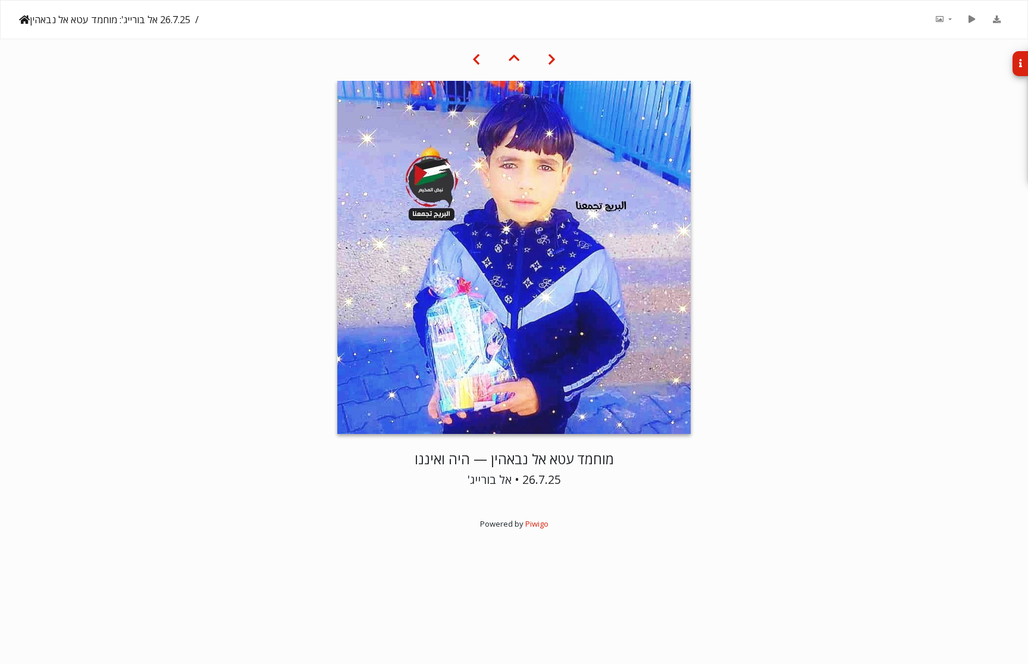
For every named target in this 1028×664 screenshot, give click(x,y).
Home (24, 19)
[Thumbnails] (514, 57)
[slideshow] (971, 19)
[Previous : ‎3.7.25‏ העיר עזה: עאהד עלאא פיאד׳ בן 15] (552, 57)
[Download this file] (996, 19)
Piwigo (537, 523)
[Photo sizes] (943, 19)
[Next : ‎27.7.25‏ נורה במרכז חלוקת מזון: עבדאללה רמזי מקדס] (476, 57)
